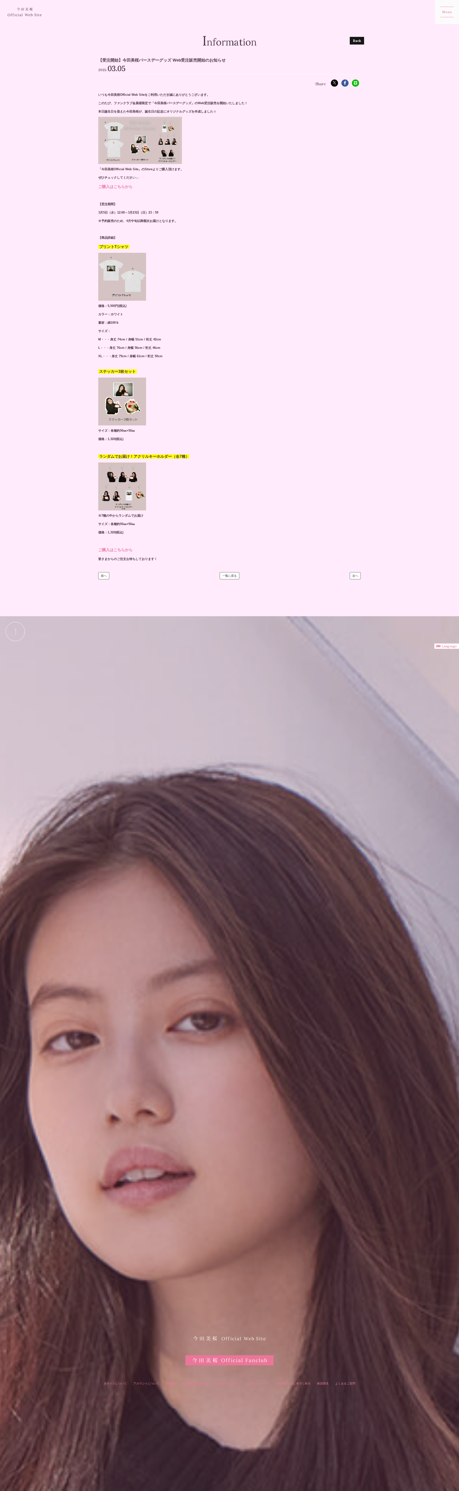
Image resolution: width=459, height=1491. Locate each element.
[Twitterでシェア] (334, 83)
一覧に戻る (229, 575)
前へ (104, 575)
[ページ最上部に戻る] (15, 631)
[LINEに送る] (355, 83)
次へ (355, 575)
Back (357, 41)
